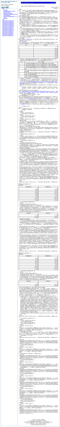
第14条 (38, 92)
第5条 (52, 91)
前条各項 (28, 39)
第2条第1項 (23, 42)
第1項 (42, 78)
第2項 (21, 84)
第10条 (23, 92)
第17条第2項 (42, 92)
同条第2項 (47, 98)
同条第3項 (23, 104)
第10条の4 (34, 92)
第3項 (35, 98)
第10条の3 (29, 92)
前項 (25, 21)
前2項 (22, 79)
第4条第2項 (30, 98)
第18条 (47, 92)
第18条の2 (51, 92)
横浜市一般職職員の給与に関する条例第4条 (35, 91)
